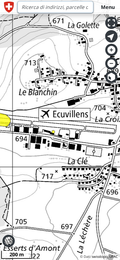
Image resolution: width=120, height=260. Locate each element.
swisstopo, (100, 256)
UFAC (113, 256)
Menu (108, 7)
